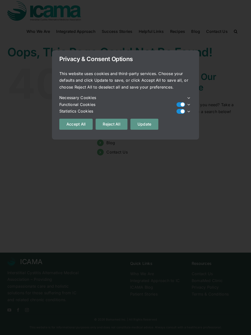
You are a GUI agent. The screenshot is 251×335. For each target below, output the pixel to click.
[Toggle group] (188, 97)
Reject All (111, 124)
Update (144, 124)
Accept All (76, 124)
